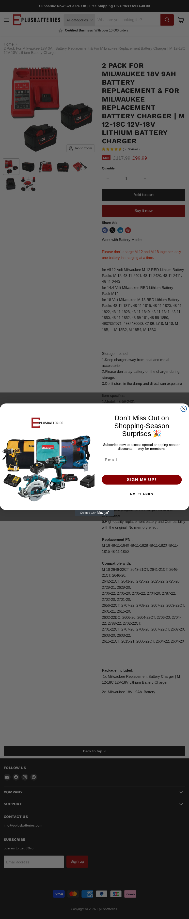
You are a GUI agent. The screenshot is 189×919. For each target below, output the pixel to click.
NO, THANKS (141, 494)
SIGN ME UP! (141, 479)
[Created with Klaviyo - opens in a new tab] (94, 513)
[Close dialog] (184, 409)
